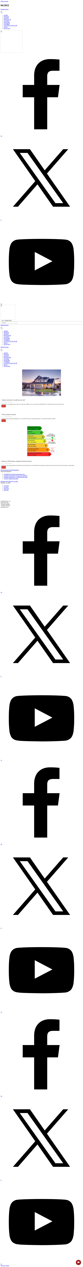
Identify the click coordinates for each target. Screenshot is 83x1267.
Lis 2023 (6, 487)
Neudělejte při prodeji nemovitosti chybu (14, 474)
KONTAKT (7, 28)
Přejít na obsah (4, 1)
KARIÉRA (7, 24)
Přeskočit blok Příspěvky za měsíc (9, 481)
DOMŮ (6, 15)
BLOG (6, 27)
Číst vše (3, 406)
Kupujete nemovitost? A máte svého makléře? (15, 475)
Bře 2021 (6, 490)
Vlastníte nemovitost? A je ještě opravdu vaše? (13, 400)
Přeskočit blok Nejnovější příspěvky (10, 470)
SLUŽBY (6, 21)
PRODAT (6, 16)
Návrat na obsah (5, 1265)
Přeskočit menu (5, 9)
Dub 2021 (6, 488)
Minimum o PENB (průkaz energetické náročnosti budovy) (16, 461)
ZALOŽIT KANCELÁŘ (10, 25)
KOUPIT (6, 18)
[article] (41, 388)
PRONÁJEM (7, 19)
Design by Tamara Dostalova (9, 498)
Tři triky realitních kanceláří (8, 414)
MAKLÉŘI (7, 22)
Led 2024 (6, 485)
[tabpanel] (41, 502)
